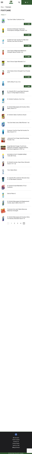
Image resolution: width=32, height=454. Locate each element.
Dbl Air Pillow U (11, 193)
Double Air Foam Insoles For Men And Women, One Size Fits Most (17, 40)
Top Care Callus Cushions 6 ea (15, 19)
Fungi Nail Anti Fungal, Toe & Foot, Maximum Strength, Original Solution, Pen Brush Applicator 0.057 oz (17, 147)
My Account (16, 437)
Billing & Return (16, 447)
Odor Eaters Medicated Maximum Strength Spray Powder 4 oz (16, 51)
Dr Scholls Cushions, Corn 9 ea (15, 99)
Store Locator (16, 439)
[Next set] (23, 223)
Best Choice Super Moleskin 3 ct (16, 61)
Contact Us (16, 441)
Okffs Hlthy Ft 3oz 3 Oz (14, 82)
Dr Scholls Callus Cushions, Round (16, 114)
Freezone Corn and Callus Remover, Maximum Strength (17, 209)
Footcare (8, 7)
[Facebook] (16, 434)
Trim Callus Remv (12, 170)
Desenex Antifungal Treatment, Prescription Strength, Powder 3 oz (17, 29)
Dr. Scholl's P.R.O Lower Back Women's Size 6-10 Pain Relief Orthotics (18, 91)
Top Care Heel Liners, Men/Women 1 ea (18, 122)
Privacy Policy (16, 443)
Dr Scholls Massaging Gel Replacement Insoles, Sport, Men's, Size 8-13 (18, 202)
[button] (27, 24)
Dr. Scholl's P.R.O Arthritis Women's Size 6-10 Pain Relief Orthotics (18, 178)
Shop (2, 7)
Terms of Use (16, 445)
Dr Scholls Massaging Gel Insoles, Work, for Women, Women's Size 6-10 (18, 217)
